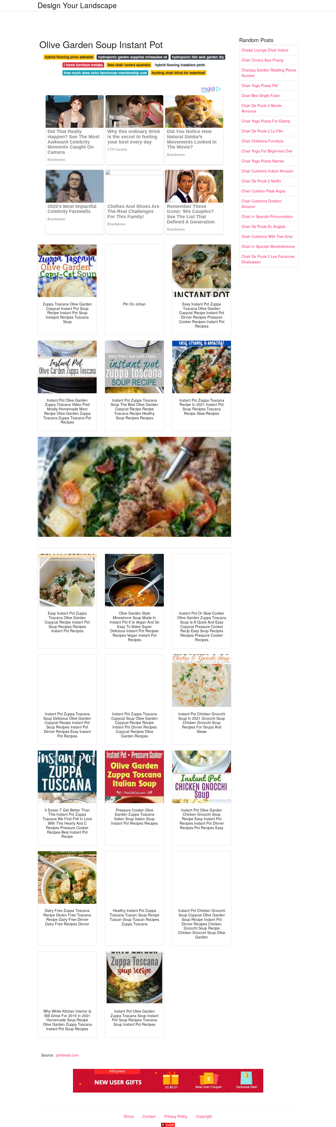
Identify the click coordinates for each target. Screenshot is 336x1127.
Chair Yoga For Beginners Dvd (267, 151)
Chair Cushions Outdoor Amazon (262, 203)
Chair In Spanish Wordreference (268, 246)
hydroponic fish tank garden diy (198, 56)
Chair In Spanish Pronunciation (267, 216)
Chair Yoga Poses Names (263, 161)
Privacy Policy (175, 1116)
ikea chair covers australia (129, 64)
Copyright (204, 1116)
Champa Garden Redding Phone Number (269, 72)
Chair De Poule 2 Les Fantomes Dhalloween (268, 259)
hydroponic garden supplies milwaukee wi (132, 56)
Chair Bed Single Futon (261, 95)
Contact (149, 1116)
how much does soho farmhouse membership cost (105, 72)
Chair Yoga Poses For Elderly (266, 121)
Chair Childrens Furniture (263, 141)
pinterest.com (67, 1055)
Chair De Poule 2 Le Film (262, 131)
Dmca (129, 1116)
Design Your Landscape (77, 5)
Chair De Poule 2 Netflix (261, 180)
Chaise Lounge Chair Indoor (265, 50)
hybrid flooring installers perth (180, 64)
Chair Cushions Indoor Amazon (267, 171)
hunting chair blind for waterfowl (178, 72)
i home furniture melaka (83, 64)
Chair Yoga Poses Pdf (260, 85)
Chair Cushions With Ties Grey (267, 236)
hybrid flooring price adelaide (69, 56)
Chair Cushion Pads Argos (263, 190)
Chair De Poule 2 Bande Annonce (262, 108)
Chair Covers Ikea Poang (262, 60)
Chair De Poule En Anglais (263, 226)
